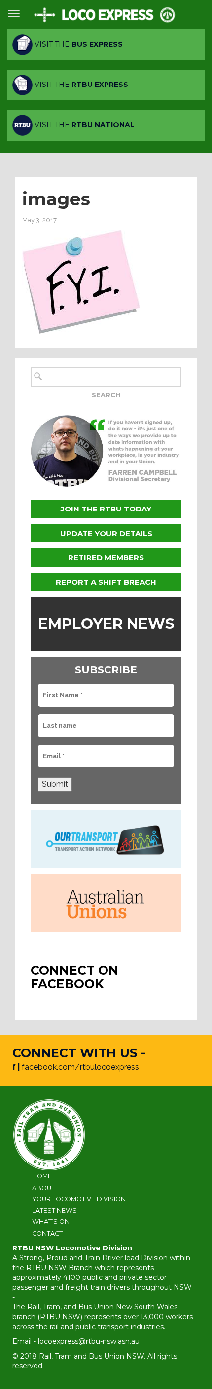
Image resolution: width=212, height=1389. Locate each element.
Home (42, 1176)
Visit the (78, 44)
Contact (47, 1233)
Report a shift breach (106, 582)
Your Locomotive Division (79, 1199)
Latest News (54, 1210)
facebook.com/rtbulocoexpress (80, 1067)
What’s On (51, 1221)
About (43, 1187)
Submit (55, 784)
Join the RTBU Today (106, 508)
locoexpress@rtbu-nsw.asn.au (89, 1341)
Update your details (106, 533)
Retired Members (106, 557)
